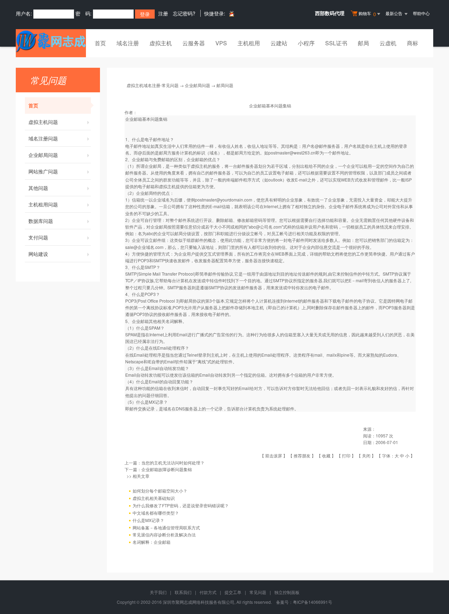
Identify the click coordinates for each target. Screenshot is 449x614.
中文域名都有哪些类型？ (156, 513)
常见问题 (257, 592)
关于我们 (158, 592)
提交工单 (232, 592)
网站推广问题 (43, 171)
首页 (100, 43)
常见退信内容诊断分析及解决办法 (164, 534)
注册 (163, 13)
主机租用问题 (43, 204)
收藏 (326, 455)
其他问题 (38, 187)
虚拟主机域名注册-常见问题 (153, 85)
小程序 (306, 43)
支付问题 (38, 237)
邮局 (363, 43)
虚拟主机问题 (43, 121)
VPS (221, 43)
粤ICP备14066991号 (312, 602)
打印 (346, 455)
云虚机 (388, 43)
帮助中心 (421, 13)
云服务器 (193, 43)
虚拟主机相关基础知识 (154, 498)
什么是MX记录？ (148, 520)
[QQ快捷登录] (231, 13)
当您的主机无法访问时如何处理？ (173, 463)
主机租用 (248, 43)
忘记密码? (184, 13)
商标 (412, 43)
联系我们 (183, 592)
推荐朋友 (302, 455)
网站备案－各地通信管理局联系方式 (166, 527)
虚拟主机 (160, 43)
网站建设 (38, 253)
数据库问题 (40, 220)
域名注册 (127, 43)
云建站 (278, 43)
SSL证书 (336, 43)
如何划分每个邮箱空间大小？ (160, 491)
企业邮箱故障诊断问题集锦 (166, 469)
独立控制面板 (287, 592)
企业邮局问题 (43, 154)
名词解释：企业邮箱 (151, 542)
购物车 (367, 14)
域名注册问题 (43, 138)
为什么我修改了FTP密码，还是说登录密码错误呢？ (181, 505)
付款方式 (208, 592)
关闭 (366, 455)
